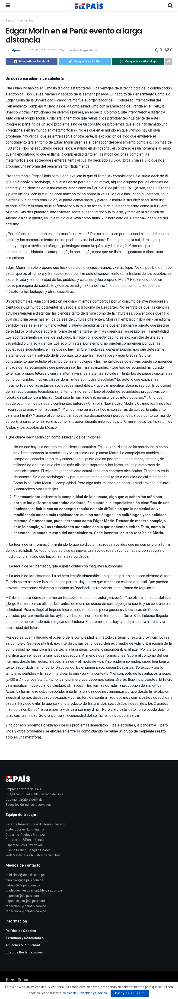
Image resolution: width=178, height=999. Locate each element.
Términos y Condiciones (25, 938)
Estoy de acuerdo (130, 993)
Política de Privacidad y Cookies (84, 993)
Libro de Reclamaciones (24, 952)
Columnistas (25, 20)
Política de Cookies (21, 931)
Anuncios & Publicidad (23, 945)
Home (9, 20)
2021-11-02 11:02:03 (41, 50)
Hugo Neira (88, 50)
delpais (15, 50)
